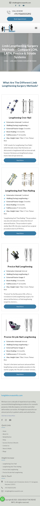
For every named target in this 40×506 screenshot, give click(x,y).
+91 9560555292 (22, 14)
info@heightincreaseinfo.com (21, 3)
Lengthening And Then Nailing (12, 466)
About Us (5, 434)
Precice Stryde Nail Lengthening (13, 472)
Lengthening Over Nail (10, 464)
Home (4, 431)
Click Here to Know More (8, 415)
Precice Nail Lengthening (10, 469)
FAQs (4, 440)
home (6, 61)
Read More (20, 160)
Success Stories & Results (10, 443)
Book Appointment (20, 19)
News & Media (7, 448)
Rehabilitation (7, 437)
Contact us (6, 445)
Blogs (4, 451)
